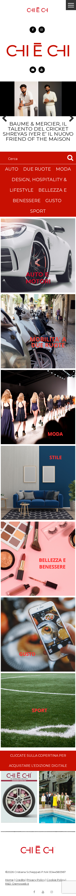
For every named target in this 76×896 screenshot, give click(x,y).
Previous (6, 125)
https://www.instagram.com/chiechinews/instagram (42, 29)
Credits (20, 879)
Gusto (53, 200)
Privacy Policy (36, 879)
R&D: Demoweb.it (17, 883)
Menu (71, 5)
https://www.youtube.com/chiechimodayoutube (42, 70)
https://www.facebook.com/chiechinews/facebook (33, 29)
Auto (11, 169)
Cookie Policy (56, 879)
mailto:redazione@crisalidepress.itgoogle (33, 70)
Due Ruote (37, 169)
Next (70, 125)
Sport (38, 211)
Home (9, 879)
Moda (63, 169)
